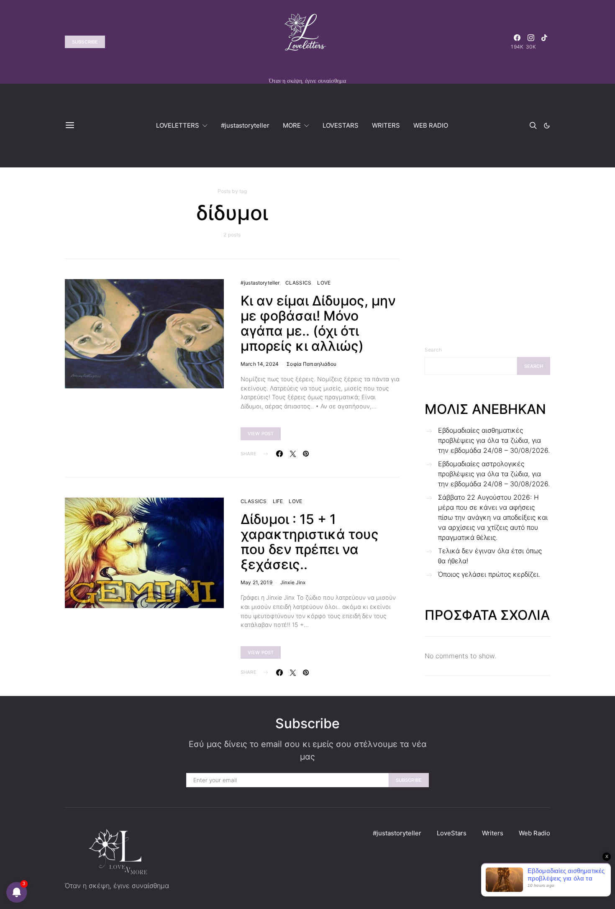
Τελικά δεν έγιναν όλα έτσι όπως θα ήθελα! (490, 556)
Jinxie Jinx (293, 582)
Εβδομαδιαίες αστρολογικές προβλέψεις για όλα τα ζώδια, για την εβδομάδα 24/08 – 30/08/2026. (494, 474)
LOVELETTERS (177, 125)
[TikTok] (544, 41)
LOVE (324, 283)
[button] (546, 125)
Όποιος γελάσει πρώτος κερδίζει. (489, 574)
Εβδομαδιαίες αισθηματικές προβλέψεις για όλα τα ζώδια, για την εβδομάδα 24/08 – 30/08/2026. (494, 440)
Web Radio (534, 833)
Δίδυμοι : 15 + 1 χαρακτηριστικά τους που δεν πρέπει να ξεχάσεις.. (310, 542)
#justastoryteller (245, 125)
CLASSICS (298, 283)
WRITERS (386, 125)
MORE (292, 125)
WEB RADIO (430, 125)
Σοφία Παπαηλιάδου (311, 364)
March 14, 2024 (260, 364)
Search (433, 350)
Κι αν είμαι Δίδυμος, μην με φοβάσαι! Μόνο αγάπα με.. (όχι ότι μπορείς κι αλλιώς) (318, 323)
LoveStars (451, 833)
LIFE (278, 501)
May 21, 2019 (256, 582)
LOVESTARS (341, 125)
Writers (492, 833)
